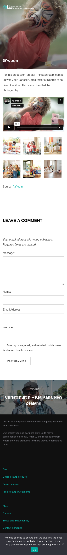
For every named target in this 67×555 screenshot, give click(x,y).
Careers (7, 513)
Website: (8, 327)
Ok (34, 549)
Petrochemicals (11, 484)
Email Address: (12, 309)
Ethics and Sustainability (16, 520)
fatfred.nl (18, 186)
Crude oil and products (15, 476)
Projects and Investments (16, 491)
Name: (7, 291)
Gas (5, 469)
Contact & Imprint (12, 527)
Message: (9, 253)
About (6, 506)
